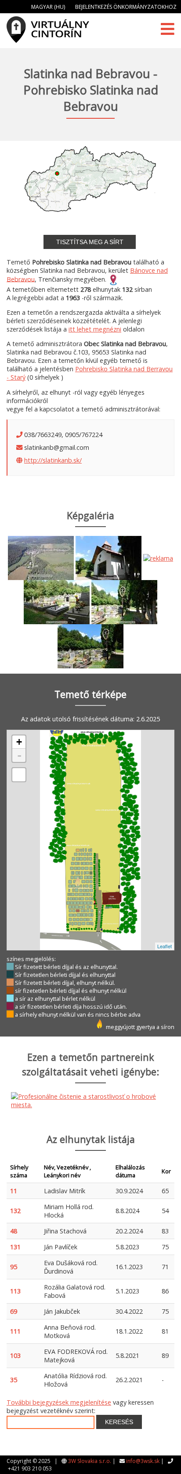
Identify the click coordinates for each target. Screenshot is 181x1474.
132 (15, 1210)
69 (13, 1311)
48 (13, 1231)
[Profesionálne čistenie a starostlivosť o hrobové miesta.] (158, 557)
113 (15, 1291)
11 (13, 1191)
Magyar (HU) (48, 7)
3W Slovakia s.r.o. (89, 1461)
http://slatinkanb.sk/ (53, 460)
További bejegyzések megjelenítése (59, 1402)
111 (15, 1331)
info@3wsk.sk (142, 1461)
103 (15, 1355)
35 (13, 1380)
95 (13, 1267)
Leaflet (164, 946)
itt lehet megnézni (95, 329)
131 (15, 1247)
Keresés (119, 1421)
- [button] (19, 755)
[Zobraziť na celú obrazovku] (18, 774)
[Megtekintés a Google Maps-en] (113, 279)
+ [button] (19, 741)
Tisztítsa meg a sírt (89, 241)
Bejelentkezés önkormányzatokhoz (126, 7)
